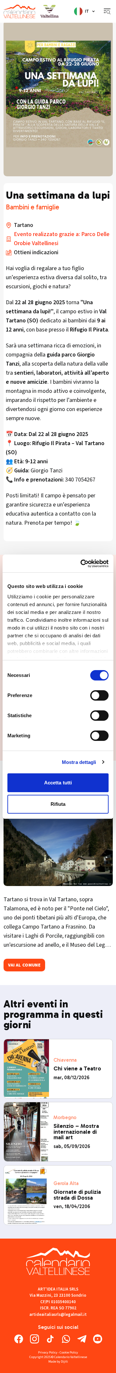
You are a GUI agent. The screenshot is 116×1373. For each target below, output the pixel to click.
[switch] (99, 695)
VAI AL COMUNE (24, 965)
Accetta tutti (58, 782)
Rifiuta (58, 804)
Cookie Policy (69, 1352)
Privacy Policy (47, 1352)
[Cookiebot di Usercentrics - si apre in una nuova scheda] (82, 563)
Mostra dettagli (79, 762)
